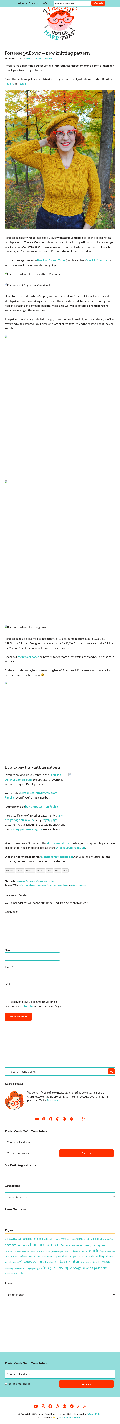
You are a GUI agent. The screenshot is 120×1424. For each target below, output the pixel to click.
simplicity (74, 1256)
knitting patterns (44, 884)
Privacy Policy (94, 1414)
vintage (15, 1262)
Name (9, 950)
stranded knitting (95, 1256)
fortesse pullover (26, 884)
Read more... (54, 1100)
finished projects (46, 1244)
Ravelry (9, 83)
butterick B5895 (59, 1239)
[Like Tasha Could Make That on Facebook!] (50, 1119)
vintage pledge (31, 1268)
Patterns (30, 881)
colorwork (103, 1239)
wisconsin (9, 1273)
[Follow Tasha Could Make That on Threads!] (57, 1119)
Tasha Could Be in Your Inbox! (33, 3)
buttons (70, 1239)
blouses (16, 1239)
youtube (18, 1273)
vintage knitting (78, 884)
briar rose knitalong (31, 1238)
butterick (48, 1238)
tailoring (109, 1256)
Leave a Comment (44, 58)
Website (10, 984)
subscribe (27, 1006)
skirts (83, 1256)
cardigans (78, 1238)
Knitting (21, 881)
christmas (88, 1239)
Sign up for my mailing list (57, 856)
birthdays (9, 1239)
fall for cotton (23, 1245)
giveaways (95, 1245)
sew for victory (34, 1256)
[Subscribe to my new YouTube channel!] (37, 1119)
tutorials (8, 1262)
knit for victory (44, 1251)
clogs (96, 1238)
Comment (11, 911)
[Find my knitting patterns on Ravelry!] (71, 1119)
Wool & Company (97, 260)
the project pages (28, 656)
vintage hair (48, 1261)
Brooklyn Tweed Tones (51, 260)
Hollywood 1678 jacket (13, 1252)
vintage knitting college (92, 1262)
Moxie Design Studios (70, 1417)
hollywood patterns (29, 1252)
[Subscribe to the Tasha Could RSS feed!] (83, 1119)
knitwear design (61, 884)
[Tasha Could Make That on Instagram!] (43, 1119)
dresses (11, 1245)
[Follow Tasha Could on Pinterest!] (64, 1119)
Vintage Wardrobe (45, 881)
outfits (95, 1250)
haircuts (105, 1245)
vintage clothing (30, 1261)
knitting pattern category (25, 829)
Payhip (22, 83)
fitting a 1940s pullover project (76, 1245)
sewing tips (45, 1256)
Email (9, 967)
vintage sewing (55, 1267)
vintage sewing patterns (89, 1268)
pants (105, 1251)
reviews (23, 1256)
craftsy (110, 1239)
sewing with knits (59, 1256)
